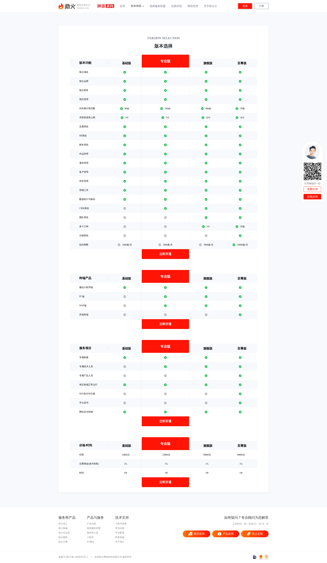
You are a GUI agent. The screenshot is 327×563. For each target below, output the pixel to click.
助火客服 (63, 528)
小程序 (90, 537)
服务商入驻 (92, 532)
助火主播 (63, 541)
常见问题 (119, 528)
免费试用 (312, 189)
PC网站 (90, 541)
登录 (245, 6)
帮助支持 (193, 6)
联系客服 (119, 537)
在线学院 (176, 6)
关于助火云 (210, 6)
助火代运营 (64, 532)
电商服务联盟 (158, 6)
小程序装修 (121, 523)
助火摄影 (63, 537)
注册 (261, 6)
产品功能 (91, 523)
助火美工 (63, 523)
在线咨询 (312, 196)
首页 (122, 6)
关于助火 (119, 541)
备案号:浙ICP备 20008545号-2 (73, 557)
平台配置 (119, 532)
